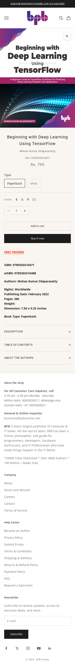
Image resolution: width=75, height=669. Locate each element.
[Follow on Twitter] (17, 648)
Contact (9, 504)
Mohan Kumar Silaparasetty (38, 151)
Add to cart (37, 226)
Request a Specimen (18, 585)
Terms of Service (15, 510)
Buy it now (37, 238)
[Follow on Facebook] (6, 648)
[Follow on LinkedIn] (50, 648)
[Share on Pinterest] (28, 199)
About (8, 483)
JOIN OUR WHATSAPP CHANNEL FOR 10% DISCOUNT (37, 3)
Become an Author (17, 531)
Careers (9, 497)
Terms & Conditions (18, 551)
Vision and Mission (17, 490)
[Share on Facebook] (16, 199)
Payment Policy (14, 572)
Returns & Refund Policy (21, 565)
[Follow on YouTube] (39, 648)
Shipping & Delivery (18, 558)
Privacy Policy (13, 538)
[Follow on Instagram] (28, 648)
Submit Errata (14, 544)
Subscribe (16, 634)
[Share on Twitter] (22, 199)
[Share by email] (34, 199)
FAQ (7, 578)
